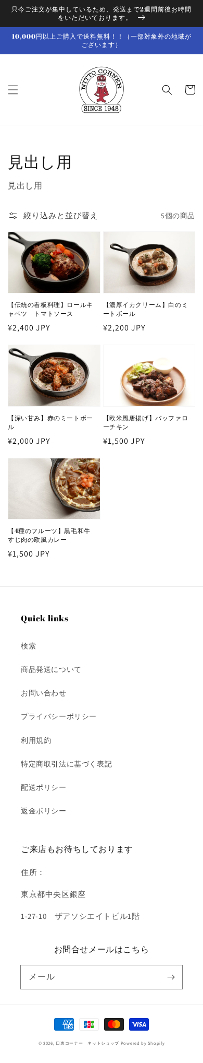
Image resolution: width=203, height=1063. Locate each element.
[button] (13, 89)
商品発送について (51, 669)
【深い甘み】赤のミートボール (50, 422)
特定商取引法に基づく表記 (66, 764)
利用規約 (36, 740)
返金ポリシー (44, 811)
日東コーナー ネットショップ (87, 1043)
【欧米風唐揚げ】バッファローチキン (145, 422)
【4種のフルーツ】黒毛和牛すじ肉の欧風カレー (49, 535)
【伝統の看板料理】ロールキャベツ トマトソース (50, 308)
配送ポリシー (44, 787)
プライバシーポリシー (59, 716)
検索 (28, 646)
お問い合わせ (44, 693)
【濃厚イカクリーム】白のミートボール (145, 308)
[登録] (170, 976)
